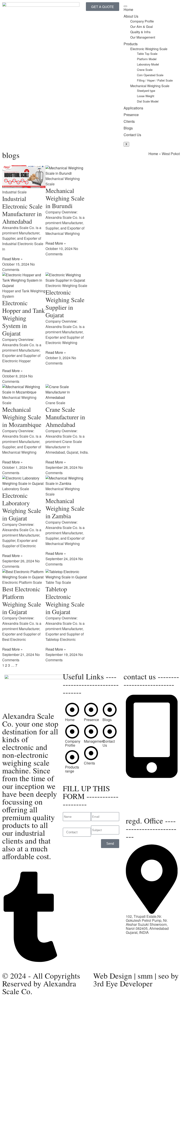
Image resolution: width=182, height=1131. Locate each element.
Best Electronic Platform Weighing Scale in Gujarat (21, 600)
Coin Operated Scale (150, 75)
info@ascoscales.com (146, 801)
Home (128, 9)
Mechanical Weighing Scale (149, 85)
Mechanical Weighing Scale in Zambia (65, 508)
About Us (131, 16)
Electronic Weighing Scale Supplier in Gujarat (65, 303)
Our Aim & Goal (141, 26)
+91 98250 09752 (140, 780)
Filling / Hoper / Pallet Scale (155, 80)
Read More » (12, 258)
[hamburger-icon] (125, 6)
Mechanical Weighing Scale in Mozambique (21, 417)
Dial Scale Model (147, 101)
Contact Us (132, 134)
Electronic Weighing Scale (148, 48)
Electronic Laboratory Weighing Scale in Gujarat (21, 506)
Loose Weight (145, 96)
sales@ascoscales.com (144, 805)
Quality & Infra (140, 31)
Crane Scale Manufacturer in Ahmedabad (65, 417)
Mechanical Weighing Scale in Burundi (65, 198)
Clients (129, 121)
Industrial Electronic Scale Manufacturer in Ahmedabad (22, 209)
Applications (133, 108)
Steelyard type (146, 90)
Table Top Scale (147, 53)
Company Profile (142, 21)
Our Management (142, 37)
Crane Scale (144, 70)
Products (131, 43)
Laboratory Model (148, 64)
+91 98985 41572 (140, 788)
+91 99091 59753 (140, 784)
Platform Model (146, 59)
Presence (131, 114)
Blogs (128, 128)
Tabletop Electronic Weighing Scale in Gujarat (65, 600)
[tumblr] (30, 960)
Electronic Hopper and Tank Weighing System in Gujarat (23, 318)
